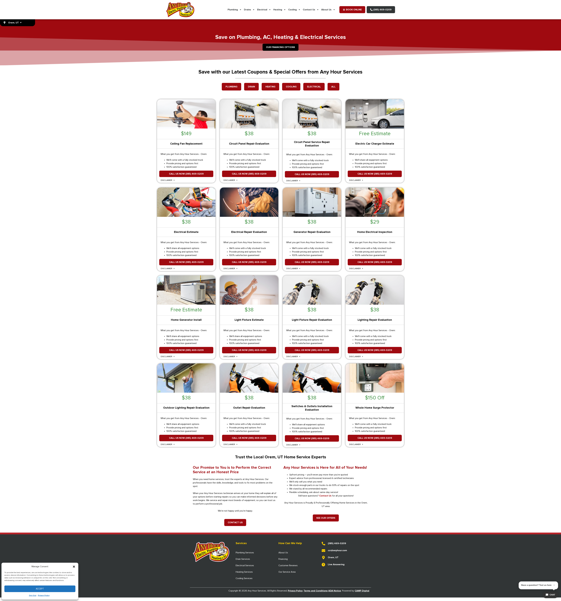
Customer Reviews (288, 565)
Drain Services (243, 559)
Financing (283, 559)
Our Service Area (287, 572)
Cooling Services (244, 578)
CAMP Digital (362, 591)
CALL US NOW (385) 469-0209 (186, 174)
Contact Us (309, 9)
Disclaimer (167, 180)
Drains (247, 9)
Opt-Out (32, 595)
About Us (326, 9)
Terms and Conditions (316, 591)
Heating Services (244, 572)
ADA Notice (334, 591)
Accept (40, 589)
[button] (73, 566)
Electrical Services (245, 565)
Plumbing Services (245, 552)
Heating (277, 9)
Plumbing (233, 9)
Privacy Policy (44, 595)
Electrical (262, 9)
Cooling (292, 9)
